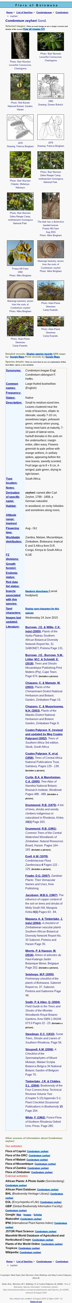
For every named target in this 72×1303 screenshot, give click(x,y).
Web (18, 1214)
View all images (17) (34, 29)
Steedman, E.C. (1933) (39, 1034)
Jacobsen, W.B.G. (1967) (41, 895)
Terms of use (36, 1302)
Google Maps (17, 357)
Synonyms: (13, 370)
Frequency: (13, 392)
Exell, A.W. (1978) (36, 856)
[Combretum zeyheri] (20, 45)
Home (9, 12)
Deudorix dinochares (37, 591)
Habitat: (11, 505)
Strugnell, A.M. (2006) (39, 1049)
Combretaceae (44, 12)
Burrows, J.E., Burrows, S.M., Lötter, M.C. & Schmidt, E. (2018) (44, 659)
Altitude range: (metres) (11, 519)
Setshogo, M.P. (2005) (39, 974)
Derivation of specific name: (13, 497)
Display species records (39, 354)
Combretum (62, 12)
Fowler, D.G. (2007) (37, 875)
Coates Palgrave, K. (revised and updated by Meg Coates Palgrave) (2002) (44, 734)
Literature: (13, 626)
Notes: (10, 487)
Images (27, 1214)
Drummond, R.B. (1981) (40, 828)
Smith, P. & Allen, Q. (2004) (42, 1002)
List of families (24, 12)
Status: (10, 397)
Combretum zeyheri (37, 1151)
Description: (14, 402)
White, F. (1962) (35, 1117)
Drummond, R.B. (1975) (40, 805)
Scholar (38, 1214)
